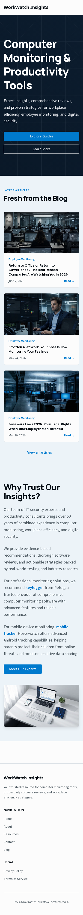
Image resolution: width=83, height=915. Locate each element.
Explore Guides (41, 136)
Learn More (41, 149)
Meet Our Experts (22, 669)
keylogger (35, 588)
